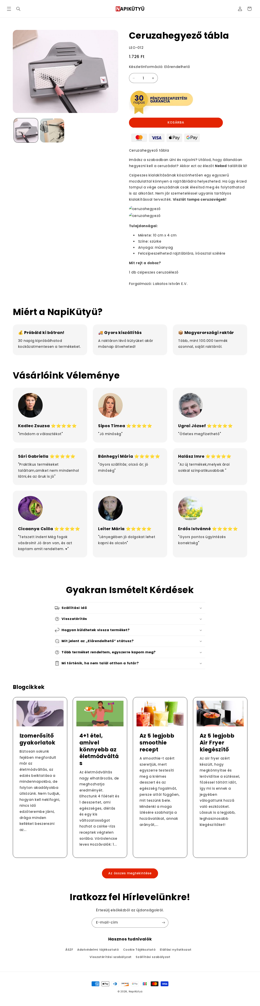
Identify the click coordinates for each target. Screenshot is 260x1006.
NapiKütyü (136, 991)
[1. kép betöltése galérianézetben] (26, 130)
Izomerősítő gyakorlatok (37, 739)
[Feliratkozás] (163, 923)
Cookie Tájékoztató (139, 950)
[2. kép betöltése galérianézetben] (52, 130)
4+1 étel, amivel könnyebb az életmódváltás (99, 749)
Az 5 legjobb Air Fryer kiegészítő (216, 742)
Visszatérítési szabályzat (111, 957)
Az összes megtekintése (130, 873)
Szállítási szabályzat (153, 957)
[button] (9, 8)
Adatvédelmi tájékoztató (98, 950)
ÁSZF (69, 950)
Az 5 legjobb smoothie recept (157, 742)
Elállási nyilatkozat (176, 950)
